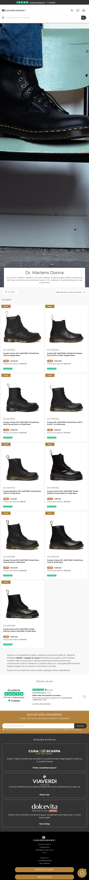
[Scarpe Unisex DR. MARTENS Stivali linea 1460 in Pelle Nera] (66, 533)
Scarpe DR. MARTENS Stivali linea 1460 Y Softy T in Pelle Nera (65, 423)
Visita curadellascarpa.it (44, 768)
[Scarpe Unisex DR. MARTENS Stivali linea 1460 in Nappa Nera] (22, 326)
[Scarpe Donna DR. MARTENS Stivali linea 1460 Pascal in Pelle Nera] (22, 533)
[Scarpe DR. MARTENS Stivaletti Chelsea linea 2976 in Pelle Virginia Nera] (66, 326)
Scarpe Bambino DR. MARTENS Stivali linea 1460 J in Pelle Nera (22, 492)
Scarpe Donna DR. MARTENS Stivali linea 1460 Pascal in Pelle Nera (21, 561)
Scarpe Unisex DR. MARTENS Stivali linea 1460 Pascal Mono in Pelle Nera (21, 423)
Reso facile (44, 877)
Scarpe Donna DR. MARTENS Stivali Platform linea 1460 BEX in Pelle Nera (19, 630)
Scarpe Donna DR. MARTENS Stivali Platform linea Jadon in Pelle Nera (62, 492)
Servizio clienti (44, 869)
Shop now (44, 794)
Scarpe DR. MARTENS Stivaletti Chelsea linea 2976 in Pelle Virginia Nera (64, 354)
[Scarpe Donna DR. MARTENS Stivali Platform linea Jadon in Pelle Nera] (66, 464)
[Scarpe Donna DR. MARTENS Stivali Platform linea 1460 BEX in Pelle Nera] (22, 602)
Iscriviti (80, 726)
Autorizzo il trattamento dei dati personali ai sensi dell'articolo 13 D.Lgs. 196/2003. (43, 730)
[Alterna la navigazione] (3, 17)
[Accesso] (71, 10)
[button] (46, 17)
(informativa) (76, 730)
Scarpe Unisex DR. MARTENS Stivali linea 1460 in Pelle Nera (65, 561)
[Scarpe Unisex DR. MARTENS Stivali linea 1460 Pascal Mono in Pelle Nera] (22, 395)
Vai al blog (44, 824)
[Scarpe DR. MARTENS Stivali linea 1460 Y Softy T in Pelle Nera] (66, 395)
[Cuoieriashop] (13, 11)
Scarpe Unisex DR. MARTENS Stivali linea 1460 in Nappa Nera (21, 354)
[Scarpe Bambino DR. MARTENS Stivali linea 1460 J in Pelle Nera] (22, 464)
